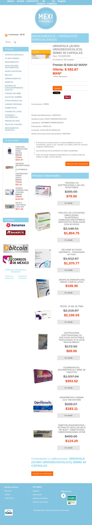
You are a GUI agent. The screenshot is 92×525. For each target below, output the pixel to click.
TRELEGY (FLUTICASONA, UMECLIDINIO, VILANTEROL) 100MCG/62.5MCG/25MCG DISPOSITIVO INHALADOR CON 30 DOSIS (71, 219)
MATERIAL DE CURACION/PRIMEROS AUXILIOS (14, 88)
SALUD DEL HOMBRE (13, 97)
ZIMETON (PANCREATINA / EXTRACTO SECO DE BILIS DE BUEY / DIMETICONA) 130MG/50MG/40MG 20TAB (72, 428)
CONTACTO (32, 1)
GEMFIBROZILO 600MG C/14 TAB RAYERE (72, 398)
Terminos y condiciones (9, 277)
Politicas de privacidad (22, 277)
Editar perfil (37, 495)
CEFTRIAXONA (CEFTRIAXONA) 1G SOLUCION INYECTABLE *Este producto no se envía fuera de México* (72, 337)
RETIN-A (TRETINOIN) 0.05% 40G (20, 205)
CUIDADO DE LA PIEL (13, 112)
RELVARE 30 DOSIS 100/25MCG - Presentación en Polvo (72, 251)
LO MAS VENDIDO (12, 58)
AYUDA (20, 1)
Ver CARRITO (52, 2)
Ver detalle (68, 203)
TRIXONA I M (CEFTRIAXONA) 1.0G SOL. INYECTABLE (71, 185)
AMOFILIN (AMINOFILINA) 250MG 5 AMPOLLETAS (72, 281)
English (62, 1)
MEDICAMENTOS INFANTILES (12, 129)
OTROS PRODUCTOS (13, 101)
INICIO (10, 1)
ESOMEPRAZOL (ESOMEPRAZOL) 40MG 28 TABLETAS (71, 369)
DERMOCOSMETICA (13, 78)
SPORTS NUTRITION (13, 71)
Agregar (57, 88)
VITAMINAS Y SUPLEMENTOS (11, 116)
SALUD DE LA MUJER (13, 124)
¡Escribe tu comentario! (42, 474)
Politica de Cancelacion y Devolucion (16, 271)
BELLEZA (8, 75)
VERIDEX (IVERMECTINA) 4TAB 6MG (21, 190)
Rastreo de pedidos (40, 498)
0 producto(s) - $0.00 (17, 34)
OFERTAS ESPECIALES (14, 55)
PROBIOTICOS (11, 108)
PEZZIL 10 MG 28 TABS (71, 306)
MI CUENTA (41, 2)
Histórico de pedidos (40, 502)
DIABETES (9, 82)
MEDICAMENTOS (12, 62)
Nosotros (8, 491)
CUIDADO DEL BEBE (13, 93)
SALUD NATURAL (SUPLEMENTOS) (12, 67)
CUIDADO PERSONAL (13, 104)
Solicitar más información (77, 164)
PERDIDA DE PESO (12, 121)
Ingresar (36, 491)
